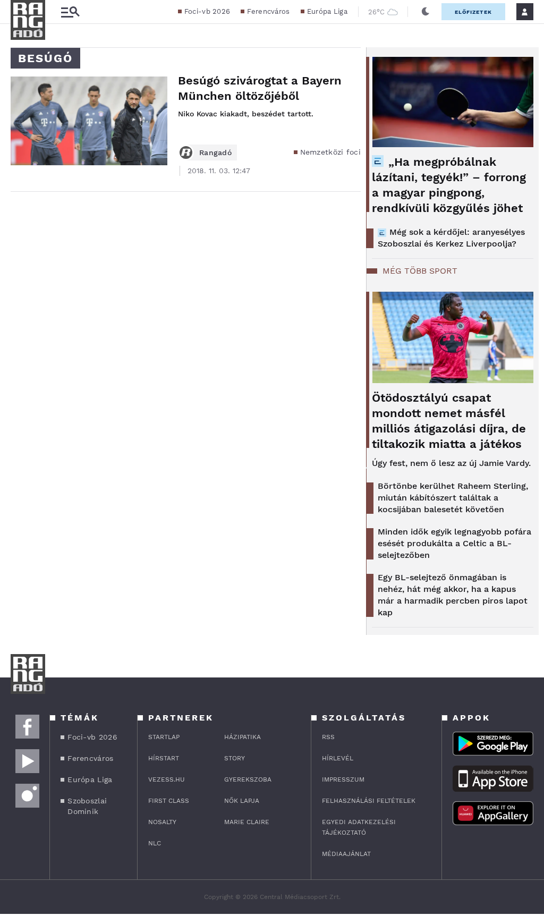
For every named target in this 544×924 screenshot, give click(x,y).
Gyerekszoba (247, 779)
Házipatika (242, 737)
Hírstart (163, 758)
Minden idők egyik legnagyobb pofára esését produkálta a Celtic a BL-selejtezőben (454, 543)
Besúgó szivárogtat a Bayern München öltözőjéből (260, 88)
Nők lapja (241, 800)
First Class (168, 800)
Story (234, 758)
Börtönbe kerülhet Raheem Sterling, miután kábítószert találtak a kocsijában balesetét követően (453, 497)
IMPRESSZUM (343, 779)
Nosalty (162, 822)
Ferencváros (268, 11)
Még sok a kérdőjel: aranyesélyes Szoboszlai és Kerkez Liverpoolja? (451, 238)
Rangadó (215, 152)
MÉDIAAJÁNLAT (346, 854)
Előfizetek (473, 12)
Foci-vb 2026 (207, 11)
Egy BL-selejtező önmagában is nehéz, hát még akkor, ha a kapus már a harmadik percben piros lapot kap (453, 594)
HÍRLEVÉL (337, 758)
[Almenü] (70, 12)
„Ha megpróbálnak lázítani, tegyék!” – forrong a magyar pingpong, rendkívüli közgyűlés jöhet (449, 185)
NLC (154, 843)
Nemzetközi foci (330, 152)
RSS (328, 737)
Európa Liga (327, 11)
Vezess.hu (166, 779)
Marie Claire (246, 822)
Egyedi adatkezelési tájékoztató (359, 827)
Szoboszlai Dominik (87, 806)
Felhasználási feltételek (368, 800)
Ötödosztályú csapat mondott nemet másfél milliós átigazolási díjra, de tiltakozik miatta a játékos (449, 421)
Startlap (164, 737)
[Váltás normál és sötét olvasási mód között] (425, 11)
